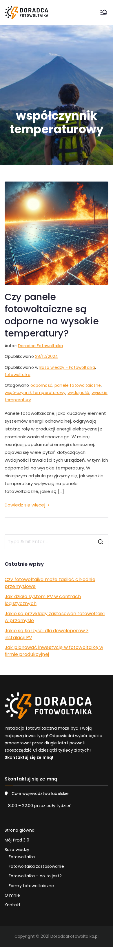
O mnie (12, 895)
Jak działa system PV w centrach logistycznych (43, 600)
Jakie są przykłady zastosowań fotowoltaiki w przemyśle (55, 617)
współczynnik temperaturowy (35, 392)
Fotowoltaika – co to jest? (35, 876)
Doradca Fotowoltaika (40, 346)
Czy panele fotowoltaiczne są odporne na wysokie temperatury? (52, 315)
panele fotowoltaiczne (77, 385)
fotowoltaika (17, 375)
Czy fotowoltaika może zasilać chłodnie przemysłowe (50, 583)
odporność (41, 385)
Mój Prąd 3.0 (17, 840)
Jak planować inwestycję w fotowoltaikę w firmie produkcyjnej (54, 651)
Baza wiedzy (17, 849)
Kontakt (13, 905)
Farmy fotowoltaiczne (31, 886)
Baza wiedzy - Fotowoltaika (67, 367)
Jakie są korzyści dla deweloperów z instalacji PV (46, 634)
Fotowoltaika (22, 857)
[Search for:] (56, 541)
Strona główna (19, 830)
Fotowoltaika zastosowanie (36, 866)
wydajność (78, 392)
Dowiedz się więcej (25, 505)
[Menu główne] (103, 12)
